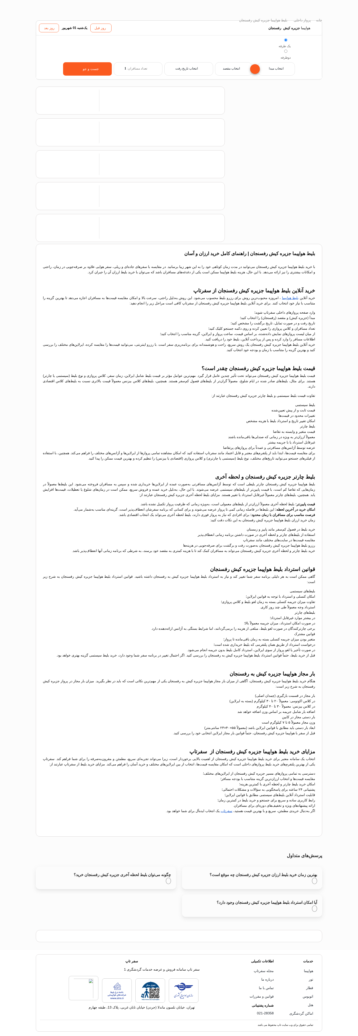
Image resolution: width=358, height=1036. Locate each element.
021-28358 (265, 1013)
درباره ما (267, 979)
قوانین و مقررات (262, 996)
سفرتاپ (226, 811)
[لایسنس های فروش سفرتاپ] (183, 1001)
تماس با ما (266, 988)
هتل (310, 1005)
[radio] (285, 40)
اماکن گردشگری (301, 1013)
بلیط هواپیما (290, 298)
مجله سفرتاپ (264, 971)
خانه (318, 20)
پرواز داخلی (302, 20)
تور (311, 979)
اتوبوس (308, 996)
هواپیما (308, 971)
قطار (309, 988)
